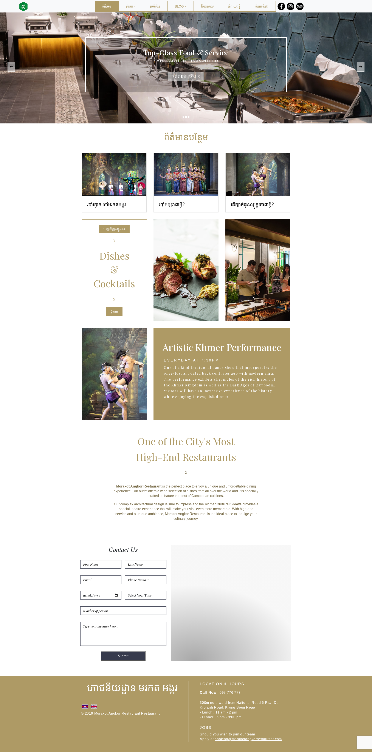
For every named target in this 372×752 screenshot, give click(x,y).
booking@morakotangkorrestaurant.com (248, 739)
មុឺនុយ (129, 6)
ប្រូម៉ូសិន (155, 6)
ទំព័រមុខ (106, 6)
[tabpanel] (186, 67)
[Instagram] (289, 6)
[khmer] (85, 706)
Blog (179, 6)
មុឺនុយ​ (114, 311)
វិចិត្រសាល (207, 6)
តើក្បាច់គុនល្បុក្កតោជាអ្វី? (252, 204)
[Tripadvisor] (299, 6)
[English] (94, 706)
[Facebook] (280, 6)
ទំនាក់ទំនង (261, 6)
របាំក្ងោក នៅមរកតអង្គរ (106, 204)
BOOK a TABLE (186, 76)
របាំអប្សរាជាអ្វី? (172, 204)
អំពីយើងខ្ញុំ (234, 6)
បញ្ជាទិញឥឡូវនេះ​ (114, 229)
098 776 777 (230, 692)
